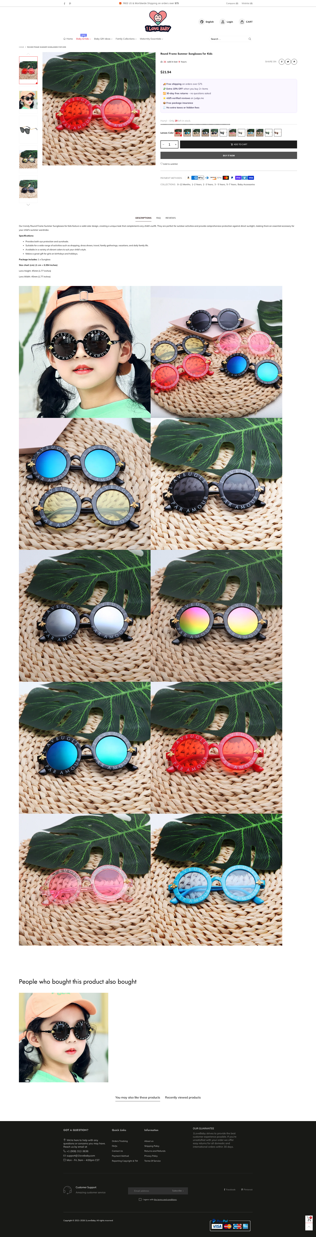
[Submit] (250, 39)
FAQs (114, 1146)
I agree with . (160, 1199)
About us (148, 1141)
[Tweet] (288, 62)
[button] (45, 108)
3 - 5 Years (219, 184)
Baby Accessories (246, 184)
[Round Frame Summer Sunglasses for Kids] (99, 108)
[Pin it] (294, 62)
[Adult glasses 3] (268, 132)
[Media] (149, 159)
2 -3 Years (208, 184)
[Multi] (259, 132)
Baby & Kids (83, 39)
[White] (205, 132)
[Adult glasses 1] (223, 132)
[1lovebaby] (158, 21)
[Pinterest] (70, 3)
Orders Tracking (120, 1141)
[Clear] (250, 132)
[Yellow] (196, 132)
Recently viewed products (183, 1097)
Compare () (232, 3)
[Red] (178, 132)
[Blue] (187, 132)
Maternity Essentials (151, 39)
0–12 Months (183, 184)
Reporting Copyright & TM (125, 1160)
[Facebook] (64, 3)
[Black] (214, 132)
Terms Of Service (152, 1160)
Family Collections (125, 39)
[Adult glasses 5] (241, 132)
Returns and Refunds (154, 1151)
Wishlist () (247, 3)
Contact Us (117, 1151)
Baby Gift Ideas (102, 39)
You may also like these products (137, 1097)
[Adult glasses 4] (277, 132)
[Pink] (232, 132)
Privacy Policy (151, 1156)
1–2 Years (196, 184)
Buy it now (229, 156)
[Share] (282, 62)
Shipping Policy (151, 1146)
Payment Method (120, 1156)
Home (69, 38)
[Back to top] (309, 1226)
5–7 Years (231, 184)
